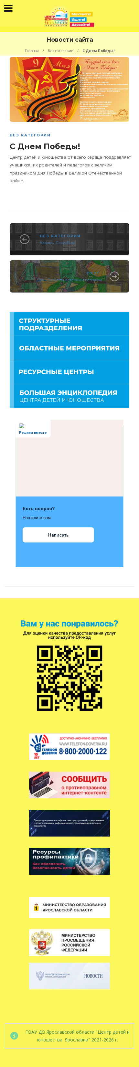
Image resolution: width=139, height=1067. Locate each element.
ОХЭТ (93, 273)
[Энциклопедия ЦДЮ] (69, 395)
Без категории (60, 50)
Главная (32, 50)
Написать (58, 535)
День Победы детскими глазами (69, 279)
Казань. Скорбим (57, 242)
